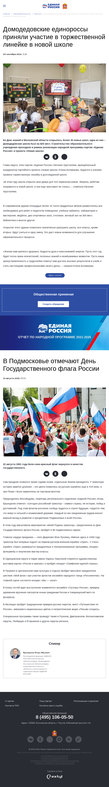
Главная (6, 14)
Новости (37, 14)
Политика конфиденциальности (54, 758)
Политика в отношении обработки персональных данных (54, 761)
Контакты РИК (12, 705)
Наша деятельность (22, 14)
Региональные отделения (86, 701)
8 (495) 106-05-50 (54, 717)
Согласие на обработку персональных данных (54, 763)
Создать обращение (53, 304)
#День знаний (55, 275)
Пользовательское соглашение (54, 756)
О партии (9, 701)
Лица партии (45, 701)
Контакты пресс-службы (51, 705)
